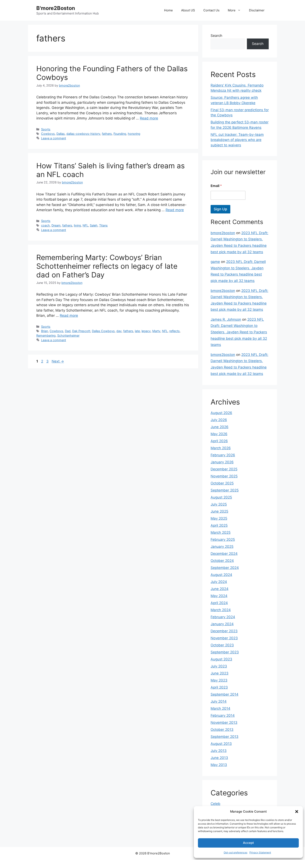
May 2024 (219, 596)
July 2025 (219, 504)
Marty (156, 331)
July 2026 (219, 420)
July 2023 (219, 666)
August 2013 (221, 744)
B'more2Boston (55, 8)
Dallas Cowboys (103, 331)
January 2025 (222, 546)
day (119, 331)
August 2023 (221, 659)
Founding (119, 133)
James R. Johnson (226, 319)
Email (216, 186)
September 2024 (225, 568)
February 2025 (223, 539)
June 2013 (219, 758)
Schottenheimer (68, 335)
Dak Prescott (81, 331)
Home (168, 10)
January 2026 (222, 462)
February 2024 (223, 617)
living (77, 225)
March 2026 (221, 448)
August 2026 (221, 413)
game (215, 262)
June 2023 (219, 673)
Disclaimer (257, 10)
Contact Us (211, 10)
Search (216, 36)
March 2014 (220, 708)
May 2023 (219, 680)
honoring (134, 133)
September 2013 (224, 737)
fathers (107, 133)
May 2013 (219, 765)
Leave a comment (53, 138)
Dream (56, 225)
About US (188, 10)
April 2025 (219, 525)
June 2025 (219, 511)
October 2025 (222, 483)
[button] (297, 811)
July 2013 (219, 751)
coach (45, 225)
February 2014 (223, 715)
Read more (149, 118)
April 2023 (219, 687)
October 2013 (222, 730)
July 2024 (219, 582)
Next (58, 361)
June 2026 (219, 427)
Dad (68, 331)
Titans (103, 225)
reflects (174, 331)
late (137, 331)
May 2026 (219, 434)
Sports (45, 129)
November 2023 (224, 638)
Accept (248, 843)
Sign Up (220, 209)
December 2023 (224, 631)
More (231, 10)
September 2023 (225, 652)
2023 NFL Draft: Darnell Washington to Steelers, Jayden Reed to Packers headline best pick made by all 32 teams (239, 332)
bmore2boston (223, 233)
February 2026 (223, 455)
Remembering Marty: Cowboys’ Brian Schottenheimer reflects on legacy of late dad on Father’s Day (106, 266)
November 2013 (224, 722)
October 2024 (222, 561)
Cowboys (48, 133)
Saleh (94, 225)
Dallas (60, 133)
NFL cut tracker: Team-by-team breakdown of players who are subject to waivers (237, 139)
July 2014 (219, 701)
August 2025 (221, 497)
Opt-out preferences (235, 852)
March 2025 (221, 532)
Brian (44, 331)
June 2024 (219, 589)
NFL (85, 225)
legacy (146, 331)
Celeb (215, 804)
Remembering (46, 335)
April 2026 (219, 441)
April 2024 (219, 603)
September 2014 (224, 694)
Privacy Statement (260, 852)
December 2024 (224, 554)
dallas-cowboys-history (83, 133)
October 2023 (222, 645)
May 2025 (219, 518)
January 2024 (222, 624)
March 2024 (221, 610)
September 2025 (225, 490)
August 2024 (221, 575)
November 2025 (224, 476)
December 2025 (224, 469)
